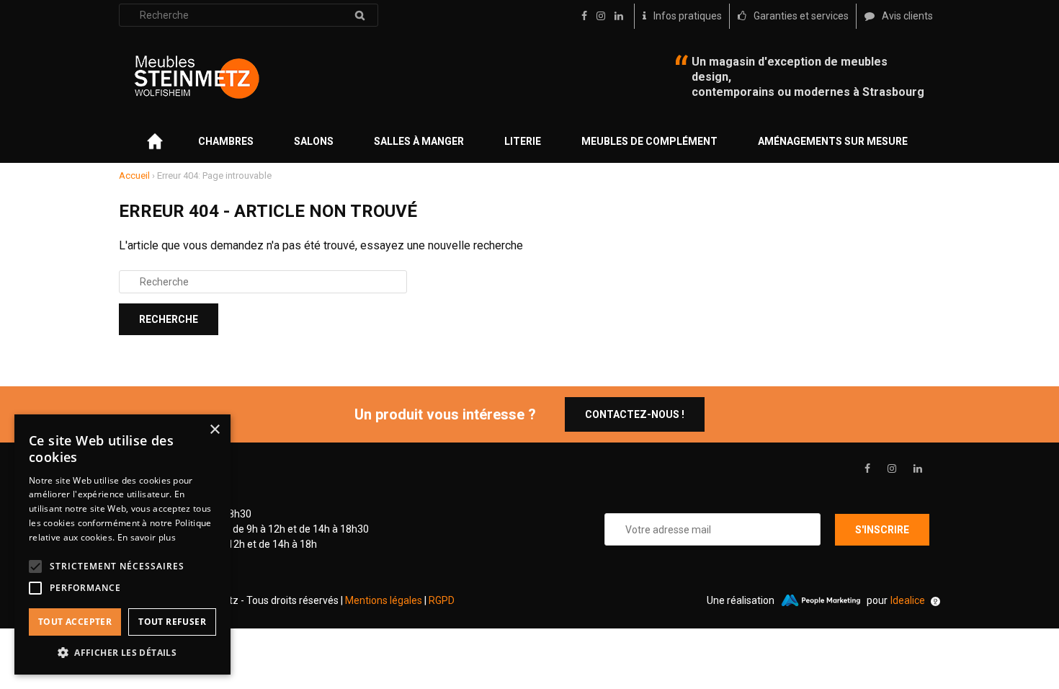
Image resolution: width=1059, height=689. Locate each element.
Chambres (226, 141)
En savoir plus (146, 537)
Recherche (359, 15)
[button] (122, 652)
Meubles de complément (649, 141)
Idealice (907, 600)
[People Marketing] (820, 600)
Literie (522, 141)
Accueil (134, 175)
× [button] (214, 429)
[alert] (122, 544)
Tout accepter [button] (75, 621)
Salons (314, 141)
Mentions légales (383, 600)
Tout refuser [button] (172, 621)
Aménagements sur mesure (833, 141)
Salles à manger (419, 141)
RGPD (442, 600)
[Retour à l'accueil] (196, 77)
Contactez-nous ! (634, 414)
